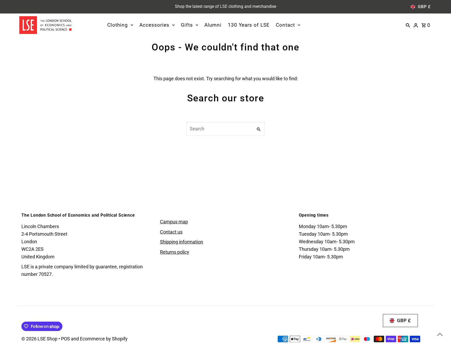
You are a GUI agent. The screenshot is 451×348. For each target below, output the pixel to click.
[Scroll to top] (440, 334)
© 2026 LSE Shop (39, 338)
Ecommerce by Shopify (104, 338)
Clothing (117, 25)
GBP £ (424, 6)
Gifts (187, 25)
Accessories (154, 25)
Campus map (174, 221)
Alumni (213, 25)
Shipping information (181, 242)
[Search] (408, 25)
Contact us (171, 232)
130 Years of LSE (249, 25)
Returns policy (174, 252)
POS (65, 338)
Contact (285, 25)
